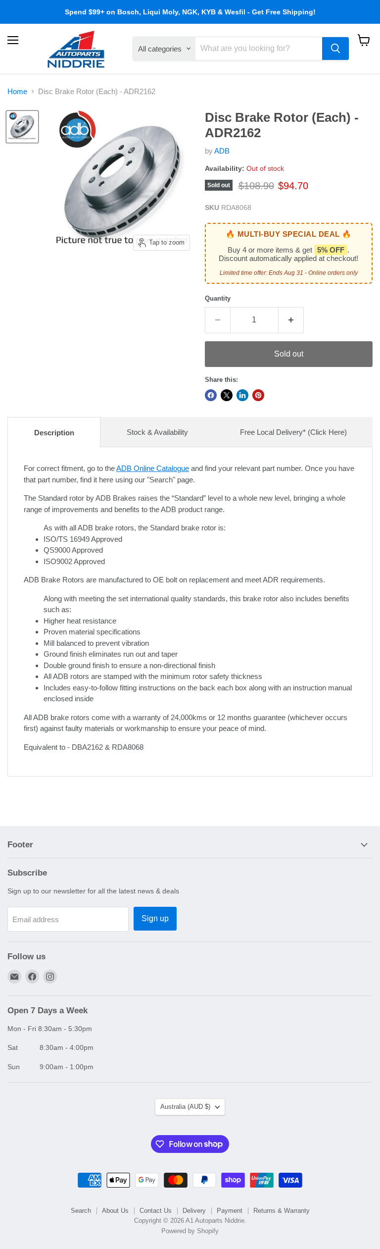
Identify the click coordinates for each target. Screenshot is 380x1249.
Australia (185, 1106)
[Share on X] (227, 395)
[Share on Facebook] (211, 395)
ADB (222, 151)
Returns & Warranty (281, 1210)
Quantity (218, 298)
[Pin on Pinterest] (258, 395)
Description (54, 432)
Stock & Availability (157, 432)
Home (17, 91)
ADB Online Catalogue (152, 468)
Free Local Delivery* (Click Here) (293, 432)
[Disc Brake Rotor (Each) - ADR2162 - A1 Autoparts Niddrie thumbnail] (22, 127)
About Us (115, 1210)
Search (81, 1210)
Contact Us (156, 1210)
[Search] (335, 48)
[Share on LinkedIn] (242, 395)
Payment (229, 1210)
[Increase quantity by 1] (291, 320)
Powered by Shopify (190, 1231)
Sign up (155, 918)
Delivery (194, 1210)
